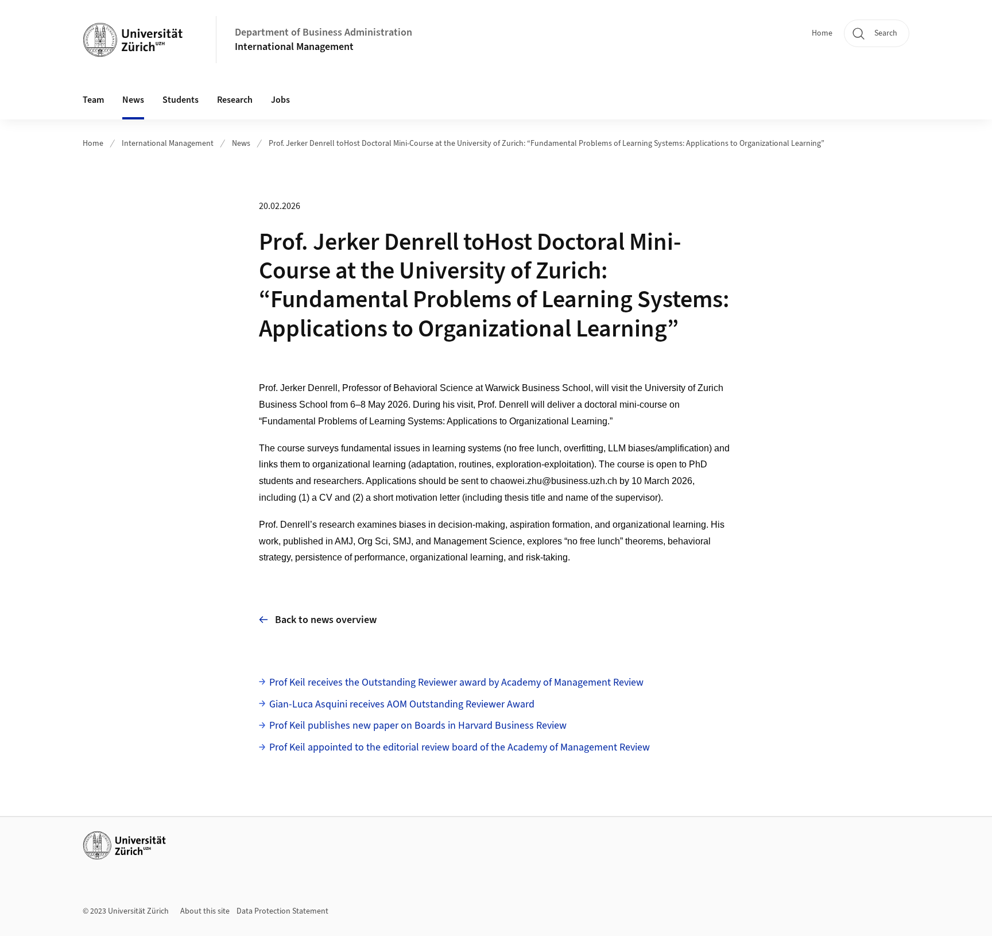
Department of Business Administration (323, 32)
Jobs (280, 100)
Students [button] (180, 100)
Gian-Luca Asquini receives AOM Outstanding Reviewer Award (401, 704)
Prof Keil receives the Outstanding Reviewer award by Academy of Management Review (456, 682)
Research (235, 100)
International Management (294, 47)
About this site (205, 911)
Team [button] (93, 100)
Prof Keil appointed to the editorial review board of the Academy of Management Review (459, 747)
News (133, 100)
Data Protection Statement (282, 911)
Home (822, 33)
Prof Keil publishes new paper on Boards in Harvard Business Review (418, 725)
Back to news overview (326, 620)
